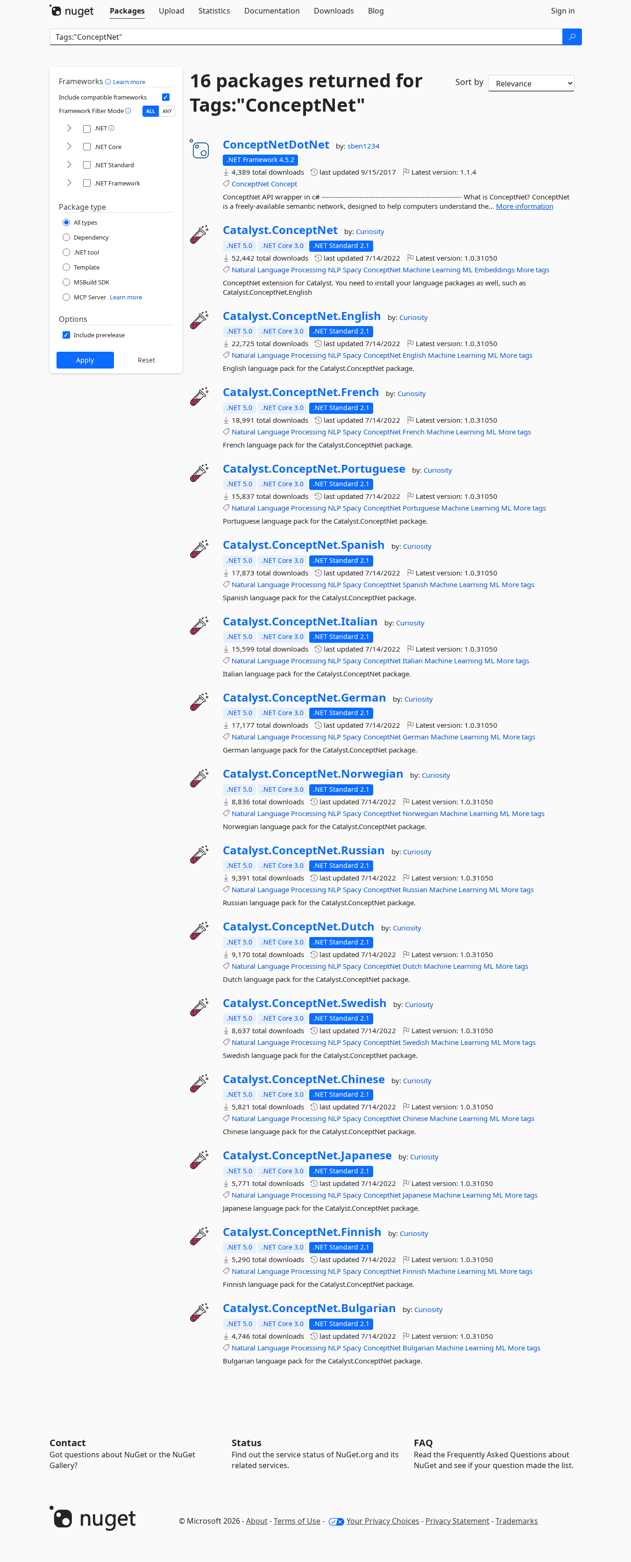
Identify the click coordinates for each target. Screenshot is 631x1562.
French (414, 431)
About (257, 1521)
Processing (308, 269)
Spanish (415, 584)
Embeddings (495, 269)
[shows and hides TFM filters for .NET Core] (69, 147)
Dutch (412, 966)
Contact (68, 1442)
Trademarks (517, 1521)
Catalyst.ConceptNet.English (302, 316)
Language (273, 269)
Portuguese (421, 507)
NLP (334, 269)
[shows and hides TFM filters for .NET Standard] (69, 165)
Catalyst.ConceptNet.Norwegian (313, 773)
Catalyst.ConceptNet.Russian (304, 850)
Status (247, 1442)
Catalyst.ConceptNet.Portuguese (314, 468)
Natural (243, 269)
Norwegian (420, 813)
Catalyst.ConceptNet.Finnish (302, 1232)
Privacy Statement (457, 1521)
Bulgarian (418, 1347)
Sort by (469, 81)
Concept (284, 183)
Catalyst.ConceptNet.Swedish (305, 1003)
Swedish (416, 1042)
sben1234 (363, 145)
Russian (415, 889)
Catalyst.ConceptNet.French (301, 392)
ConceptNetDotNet (276, 144)
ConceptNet (250, 183)
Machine (416, 269)
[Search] (572, 36)
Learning (446, 269)
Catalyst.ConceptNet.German (304, 697)
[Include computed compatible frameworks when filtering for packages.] (165, 97)
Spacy (352, 269)
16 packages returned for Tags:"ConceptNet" (306, 92)
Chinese (415, 1118)
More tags (533, 269)
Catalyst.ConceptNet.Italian (300, 621)
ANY (167, 111)
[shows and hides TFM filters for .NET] (69, 129)
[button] (109, 81)
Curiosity (370, 231)
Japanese (417, 1195)
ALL (150, 111)
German (416, 736)
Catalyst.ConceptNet (280, 230)
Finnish (414, 1271)
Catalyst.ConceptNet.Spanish (304, 545)
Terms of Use (297, 1521)
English (414, 355)
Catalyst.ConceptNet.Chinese (304, 1079)
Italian (413, 660)
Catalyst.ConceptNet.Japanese (307, 1155)
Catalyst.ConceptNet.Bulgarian (309, 1308)
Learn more (129, 82)
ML (467, 269)
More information (524, 206)
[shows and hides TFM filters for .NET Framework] (69, 183)
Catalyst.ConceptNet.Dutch (299, 926)
